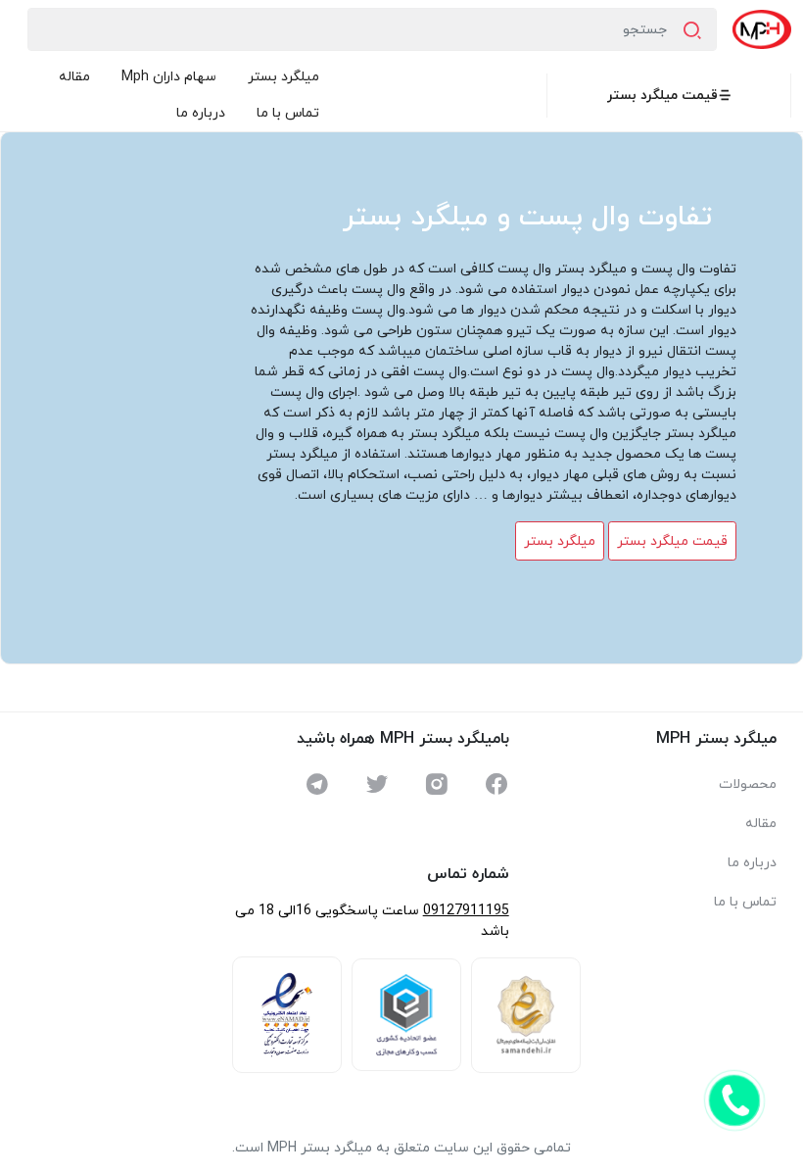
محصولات (748, 784)
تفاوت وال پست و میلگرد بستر (527, 217)
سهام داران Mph (168, 77)
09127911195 (466, 911)
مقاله (74, 77)
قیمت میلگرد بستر (662, 95)
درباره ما (200, 113)
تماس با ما (288, 113)
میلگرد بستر (283, 77)
